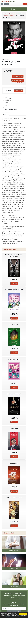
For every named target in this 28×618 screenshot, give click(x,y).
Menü (13, 9)
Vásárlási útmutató (18, 593)
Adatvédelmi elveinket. (10, 616)
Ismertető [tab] (5, 114)
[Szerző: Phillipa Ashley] (14, 302)
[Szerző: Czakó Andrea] (14, 475)
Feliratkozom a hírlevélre (14, 612)
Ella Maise (5, 59)
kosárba (14, 283)
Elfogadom (23, 613)
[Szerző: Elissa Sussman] (14, 371)
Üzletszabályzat (7, 595)
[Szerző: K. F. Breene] (14, 337)
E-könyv (6, 14)
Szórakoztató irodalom (15, 14)
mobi (21, 90)
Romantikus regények (9, 15)
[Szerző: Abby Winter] (14, 406)
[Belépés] (2, 4)
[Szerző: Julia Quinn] (14, 510)
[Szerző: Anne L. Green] (14, 441)
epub (16, 90)
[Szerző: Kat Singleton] (14, 267)
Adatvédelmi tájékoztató (18, 595)
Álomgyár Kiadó (9, 99)
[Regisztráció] (5, 4)
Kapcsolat (10, 598)
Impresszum (17, 598)
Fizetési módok (8, 593)
